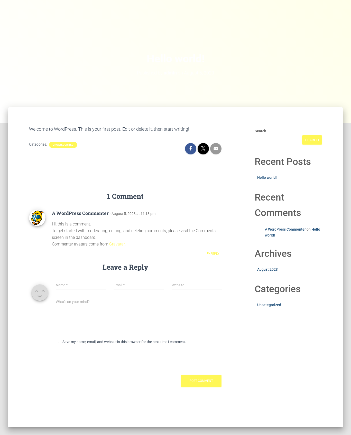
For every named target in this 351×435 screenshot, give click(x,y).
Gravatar (117, 244)
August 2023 (267, 269)
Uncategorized (63, 144)
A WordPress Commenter (80, 213)
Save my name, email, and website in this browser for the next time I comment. (124, 342)
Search (260, 131)
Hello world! (267, 177)
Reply (214, 254)
